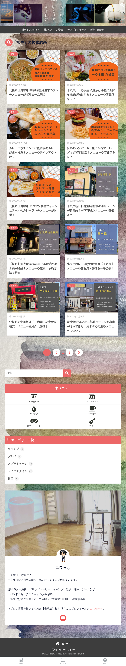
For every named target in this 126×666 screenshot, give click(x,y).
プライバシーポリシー (62, 649)
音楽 (61, 29)
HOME (65, 644)
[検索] (67, 373)
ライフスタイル (32, 29)
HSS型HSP (34, 401)
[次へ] (79, 352)
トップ (105, 663)
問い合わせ (98, 29)
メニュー (63, 663)
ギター (92, 426)
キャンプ (34, 413)
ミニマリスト (92, 401)
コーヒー (92, 413)
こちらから (96, 608)
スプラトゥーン (78, 29)
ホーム (21, 663)
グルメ (49, 29)
